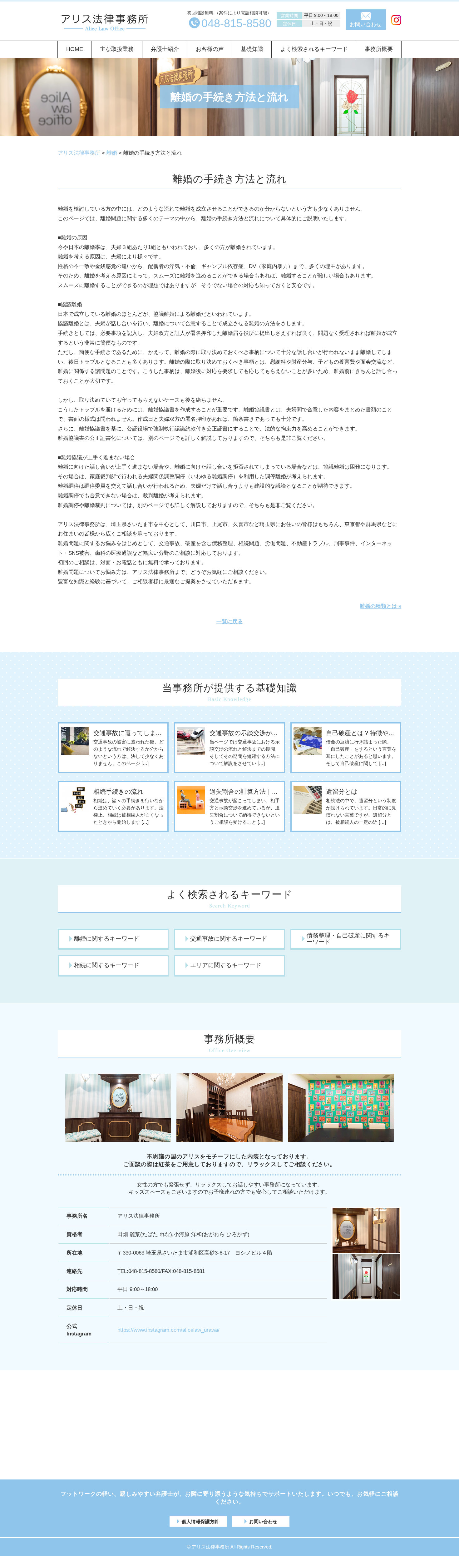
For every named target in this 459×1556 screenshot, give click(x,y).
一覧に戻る (229, 621)
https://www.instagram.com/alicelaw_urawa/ (168, 1330)
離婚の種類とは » (380, 606)
